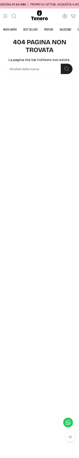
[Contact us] (68, 422)
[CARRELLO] (73, 16)
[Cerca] (67, 69)
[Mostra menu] (5, 16)
